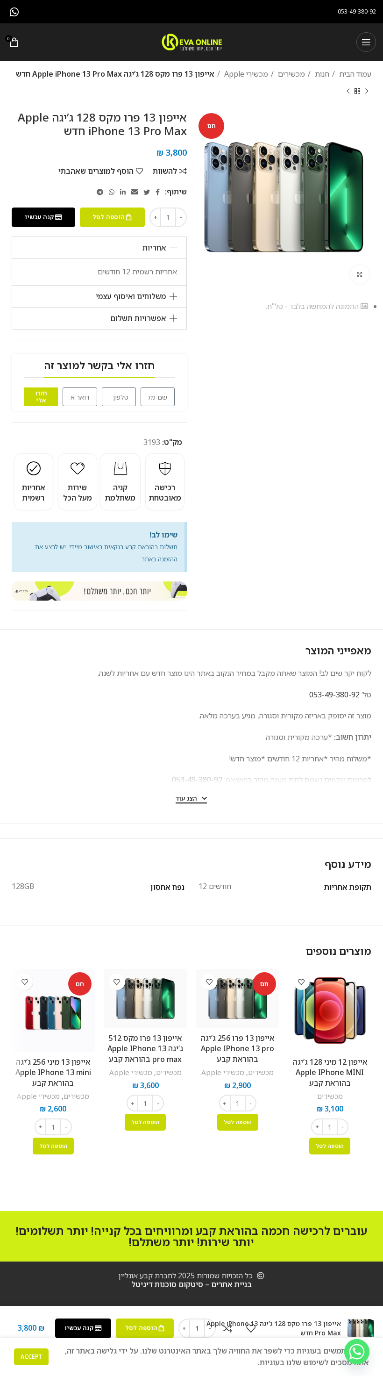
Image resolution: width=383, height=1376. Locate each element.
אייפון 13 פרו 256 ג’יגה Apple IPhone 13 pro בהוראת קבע (237, 1048)
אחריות (154, 248)
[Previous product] (366, 91)
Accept (31, 1357)
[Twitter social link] (147, 192)
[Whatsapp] (356, 1351)
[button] (99, 247)
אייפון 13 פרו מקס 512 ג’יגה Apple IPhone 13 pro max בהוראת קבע (145, 1048)
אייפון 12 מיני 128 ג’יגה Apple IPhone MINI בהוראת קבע (330, 1072)
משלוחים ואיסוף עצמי (131, 296)
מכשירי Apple (245, 74)
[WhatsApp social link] (14, 12)
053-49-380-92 (334, 694)
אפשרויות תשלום (138, 318)
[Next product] (348, 91)
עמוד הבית (354, 74)
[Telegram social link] (100, 192)
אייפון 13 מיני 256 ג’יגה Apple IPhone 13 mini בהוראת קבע (53, 1072)
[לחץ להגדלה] (359, 274)
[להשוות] (227, 1328)
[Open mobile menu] (366, 42)
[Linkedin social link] (122, 192)
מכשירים (290, 74)
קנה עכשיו (39, 217)
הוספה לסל (108, 217)
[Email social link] (134, 192)
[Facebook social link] (158, 192)
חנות (321, 74)
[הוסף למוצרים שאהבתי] (301, 982)
